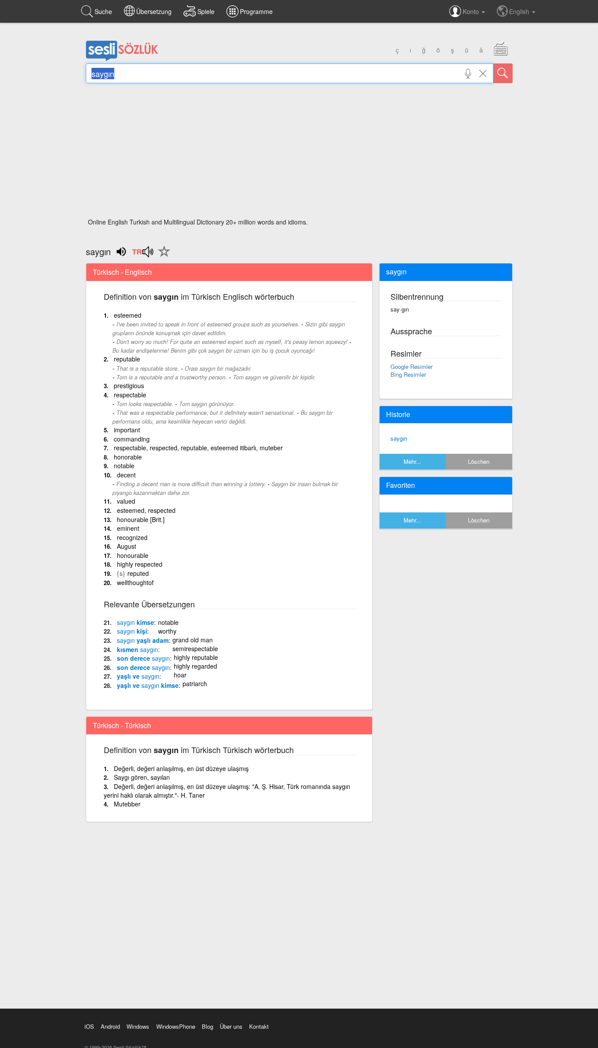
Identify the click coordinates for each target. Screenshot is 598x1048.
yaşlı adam (143, 640)
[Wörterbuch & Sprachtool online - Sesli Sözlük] (122, 59)
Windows (138, 1026)
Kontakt (259, 1026)
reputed (138, 573)
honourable (132, 555)
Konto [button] (472, 11)
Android (110, 1026)
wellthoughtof (135, 582)
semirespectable (195, 648)
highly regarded (195, 666)
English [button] (520, 11)
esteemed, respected (146, 510)
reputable (127, 358)
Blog (207, 1026)
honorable (128, 456)
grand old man (192, 639)
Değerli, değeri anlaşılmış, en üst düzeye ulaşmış (181, 768)
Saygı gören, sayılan (142, 777)
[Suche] (503, 73)
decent (126, 474)
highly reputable (196, 657)
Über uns (231, 1026)
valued (126, 501)
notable (124, 465)
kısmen (137, 649)
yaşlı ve (138, 676)
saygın (398, 438)
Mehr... (412, 461)
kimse (135, 622)
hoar (180, 674)
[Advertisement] (299, 153)
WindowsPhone (175, 1026)
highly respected (139, 564)
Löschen (478, 461)
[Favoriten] (162, 256)
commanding (132, 439)
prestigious (129, 385)
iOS (89, 1026)
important (127, 429)
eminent (128, 528)
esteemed (127, 315)
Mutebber (127, 803)
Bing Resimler (408, 374)
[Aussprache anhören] (142, 254)
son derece (143, 658)
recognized (132, 537)
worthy (167, 631)
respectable (130, 394)
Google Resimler (411, 366)
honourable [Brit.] (141, 519)
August (126, 546)
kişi (132, 631)
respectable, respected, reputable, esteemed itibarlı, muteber (198, 447)
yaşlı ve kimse (148, 685)
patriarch (195, 683)
